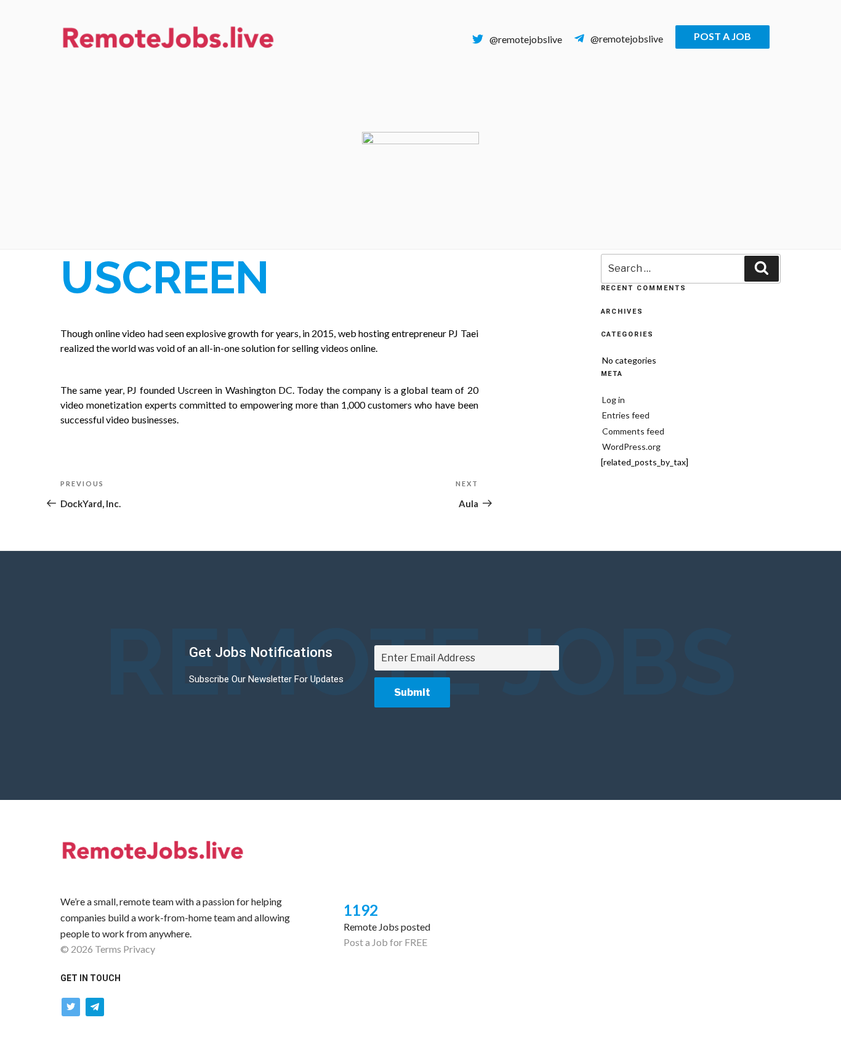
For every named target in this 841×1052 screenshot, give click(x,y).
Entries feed (626, 415)
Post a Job (722, 36)
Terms (108, 949)
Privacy (139, 949)
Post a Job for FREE (385, 942)
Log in (613, 399)
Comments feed (633, 431)
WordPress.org (631, 446)
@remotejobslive (525, 39)
